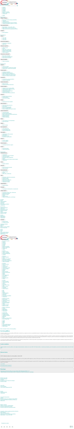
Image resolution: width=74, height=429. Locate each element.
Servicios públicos (5, 141)
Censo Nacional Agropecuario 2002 (6, 387)
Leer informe (3, 363)
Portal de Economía (5, 264)
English (3, 15)
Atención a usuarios (5, 304)
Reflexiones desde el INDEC (7, 318)
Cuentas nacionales (4, 86)
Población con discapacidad (6, 51)
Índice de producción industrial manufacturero (9, 114)
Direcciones (4, 294)
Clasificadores (2, 393)
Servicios (2, 138)
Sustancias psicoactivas (6, 180)
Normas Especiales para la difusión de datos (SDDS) (8, 398)
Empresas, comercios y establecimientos (6, 405)
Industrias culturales (5, 163)
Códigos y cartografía (5, 252)
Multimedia (4, 316)
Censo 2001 (4, 38)
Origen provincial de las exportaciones (8, 73)
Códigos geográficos (5, 21)
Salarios (2, 123)
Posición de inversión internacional (7, 84)
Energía (3, 270)
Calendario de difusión (6, 300)
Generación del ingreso (6, 91)
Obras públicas (4, 106)
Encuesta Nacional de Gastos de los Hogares (7, 380)
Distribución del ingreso (6, 193)
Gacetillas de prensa (5, 222)
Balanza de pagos (5, 83)
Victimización (4, 160)
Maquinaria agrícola (5, 116)
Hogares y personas (3, 404)
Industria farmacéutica (5, 115)
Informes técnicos (5, 221)
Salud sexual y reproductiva (6, 179)
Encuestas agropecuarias (6, 129)
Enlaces (3, 303)
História (3, 292)
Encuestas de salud (3, 381)
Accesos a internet (5, 140)
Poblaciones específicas (6, 259)
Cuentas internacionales (6, 267)
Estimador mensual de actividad (7, 90)
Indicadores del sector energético (7, 101)
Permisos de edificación (6, 80)
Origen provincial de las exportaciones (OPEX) (9, 28)
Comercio (2, 64)
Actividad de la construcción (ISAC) (8, 79)
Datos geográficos (5, 32)
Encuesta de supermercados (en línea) (6, 406)
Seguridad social (5, 196)
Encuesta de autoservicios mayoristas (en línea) (7, 407)
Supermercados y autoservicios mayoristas (9, 68)
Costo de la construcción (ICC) (7, 105)
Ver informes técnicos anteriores (6, 365)
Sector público (3, 132)
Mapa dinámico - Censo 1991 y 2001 (6, 414)
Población (4, 8)
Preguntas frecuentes (5, 302)
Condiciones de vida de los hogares (8, 155)
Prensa (3, 317)
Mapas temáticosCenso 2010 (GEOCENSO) (4, 413)
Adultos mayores (5, 47)
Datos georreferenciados (4, 25)
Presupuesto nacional (5, 135)
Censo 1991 (4, 37)
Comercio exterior (3, 70)
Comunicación (4, 13)
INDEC (4, 10)
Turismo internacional (5, 149)
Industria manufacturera (4, 110)
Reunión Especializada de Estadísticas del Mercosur (8, 399)
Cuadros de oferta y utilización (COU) (8, 89)
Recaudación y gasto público (7, 136)
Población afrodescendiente (6, 50)
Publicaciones (4, 301)
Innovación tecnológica (6, 98)
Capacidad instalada (5, 112)
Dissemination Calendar (6, 325)
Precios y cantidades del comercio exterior (9, 74)
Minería (2, 118)
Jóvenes (3, 48)
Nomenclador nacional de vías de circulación (9, 22)
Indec (3, 291)
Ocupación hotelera (5, 148)
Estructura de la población (4, 41)
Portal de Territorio (5, 251)
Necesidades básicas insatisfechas (7, 157)
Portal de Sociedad (5, 281)
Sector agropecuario (5, 275)
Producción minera (5, 121)
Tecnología (2, 187)
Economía (4, 9)
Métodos (6, 12)
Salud (1, 175)
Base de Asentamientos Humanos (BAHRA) (9, 19)
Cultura (3, 283)
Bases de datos (4, 299)
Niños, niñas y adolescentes (6, 49)
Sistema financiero (5, 277)
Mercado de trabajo (5, 194)
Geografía (2, 30)
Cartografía (4, 20)
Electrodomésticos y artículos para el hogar (9, 67)
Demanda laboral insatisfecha (7, 96)
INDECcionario (5, 326)
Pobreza (3, 158)
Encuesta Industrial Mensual (6, 113)
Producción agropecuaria (6, 130)
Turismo (2, 146)
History (3, 322)
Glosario (3, 308)
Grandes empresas (5, 97)
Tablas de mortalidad (4, 59)
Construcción (3, 77)
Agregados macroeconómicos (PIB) (8, 88)
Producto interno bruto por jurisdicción (8, 92)
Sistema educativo (5, 168)
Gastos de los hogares (5, 156)
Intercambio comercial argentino (7, 72)
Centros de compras (5, 66)
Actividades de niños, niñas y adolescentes (9, 192)
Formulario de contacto (5, 423)
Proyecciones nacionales (6, 55)
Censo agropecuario (5, 128)
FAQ (3, 323)
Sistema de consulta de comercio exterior (8, 75)
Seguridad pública (3, 183)
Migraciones (4, 44)
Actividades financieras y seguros (7, 144)
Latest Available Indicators (6, 324)
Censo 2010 (4, 39)
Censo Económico (3, 386)
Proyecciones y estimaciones (6, 260)
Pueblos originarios (5, 52)
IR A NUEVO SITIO (3, 5)
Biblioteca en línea (5, 305)
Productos (5, 11)
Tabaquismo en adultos (6, 181)
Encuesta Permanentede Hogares (3, 379)
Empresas (2, 94)
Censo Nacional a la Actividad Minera (8, 120)
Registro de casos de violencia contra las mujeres (10, 159)
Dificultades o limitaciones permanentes (8, 177)
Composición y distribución (6, 43)
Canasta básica (4, 154)
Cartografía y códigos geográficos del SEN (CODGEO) (9, 411)
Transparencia (4, 296)
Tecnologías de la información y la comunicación (10, 188)
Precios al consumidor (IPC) (6, 107)
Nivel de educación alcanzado (7, 167)
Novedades (2, 219)
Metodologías (4, 309)
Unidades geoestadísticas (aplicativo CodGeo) (9, 23)
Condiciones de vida (5, 282)
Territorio (3, 7)
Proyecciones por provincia (6, 57)
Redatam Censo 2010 (3, 377)
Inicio (1, 328)
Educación (2, 165)
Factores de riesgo (5, 178)
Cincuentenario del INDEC (6, 295)
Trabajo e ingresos (3, 190)
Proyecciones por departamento (7, 56)
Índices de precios (3, 103)
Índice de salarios (5, 125)
